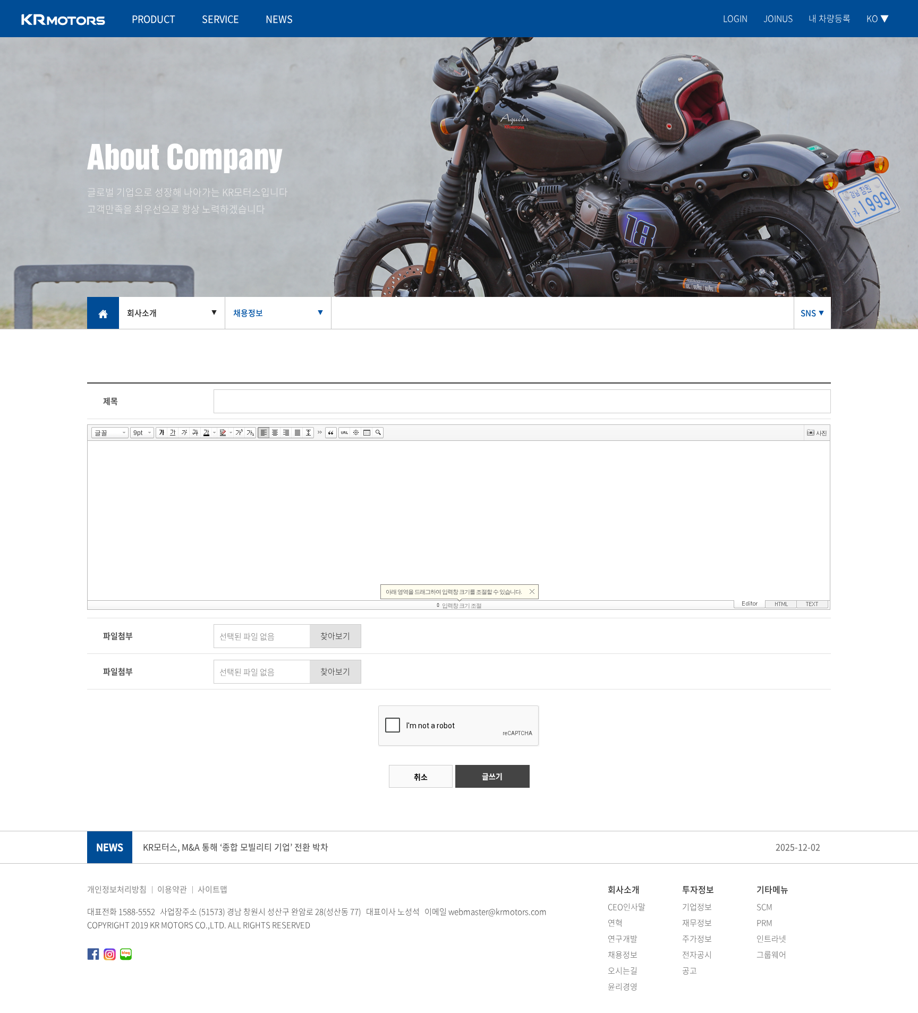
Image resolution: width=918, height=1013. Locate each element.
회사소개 (624, 889)
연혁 (615, 923)
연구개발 (623, 938)
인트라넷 (771, 938)
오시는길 (623, 970)
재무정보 (697, 923)
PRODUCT (153, 19)
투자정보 (698, 889)
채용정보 (623, 954)
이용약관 (172, 889)
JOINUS (778, 18)
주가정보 (697, 938)
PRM (764, 923)
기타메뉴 (772, 889)
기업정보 (697, 907)
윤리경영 (623, 986)
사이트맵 (212, 889)
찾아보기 (335, 636)
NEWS (279, 19)
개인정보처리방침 (117, 889)
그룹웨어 (771, 954)
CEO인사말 (626, 907)
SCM (764, 907)
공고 (689, 970)
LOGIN (735, 18)
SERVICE (220, 19)
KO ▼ (877, 18)
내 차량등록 (830, 18)
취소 (421, 776)
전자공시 (697, 954)
